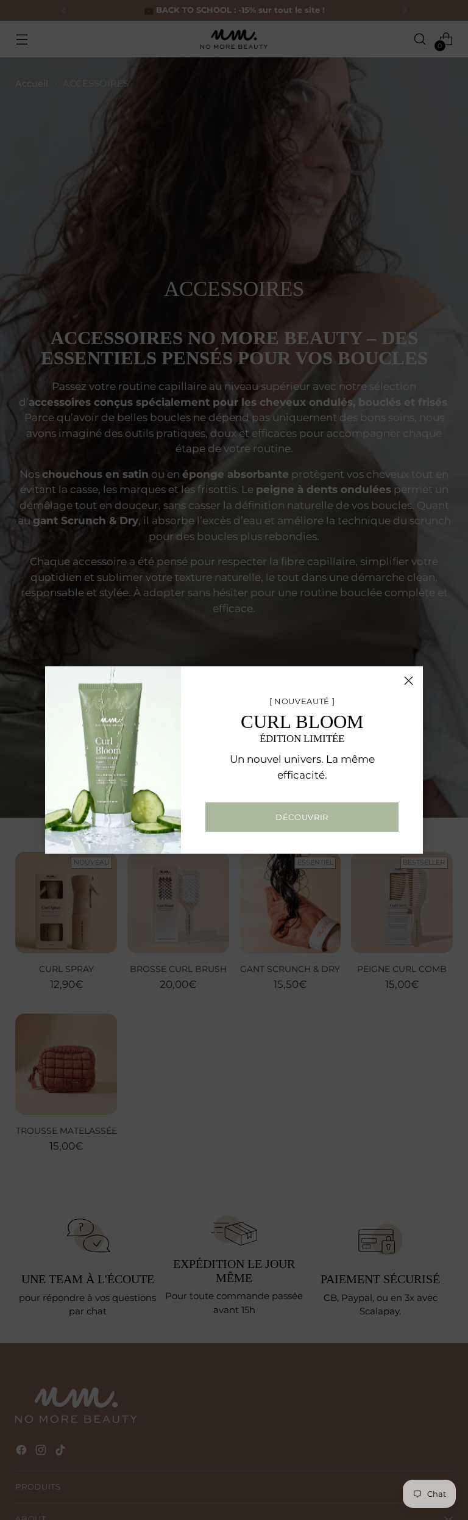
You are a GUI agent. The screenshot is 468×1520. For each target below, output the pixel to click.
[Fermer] (408, 680)
